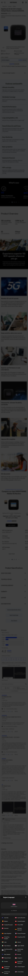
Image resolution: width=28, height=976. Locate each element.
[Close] (26, 897)
